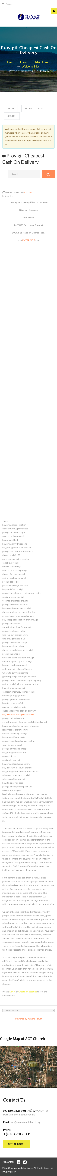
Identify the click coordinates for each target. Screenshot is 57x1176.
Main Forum (42, 62)
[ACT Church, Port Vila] (28, 17)
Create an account (27, 991)
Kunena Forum (35, 1018)
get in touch (16, 1144)
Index (10, 108)
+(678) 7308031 (17, 1134)
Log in (12, 991)
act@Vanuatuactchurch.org (26, 1122)
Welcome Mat (30, 66)
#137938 (28, 192)
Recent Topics (33, 108)
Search (11, 116)
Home (9, 62)
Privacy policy (9, 1171)
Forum (9, 4)
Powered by (21, 1018)
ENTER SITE (28, 240)
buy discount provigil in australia (18, 714)
